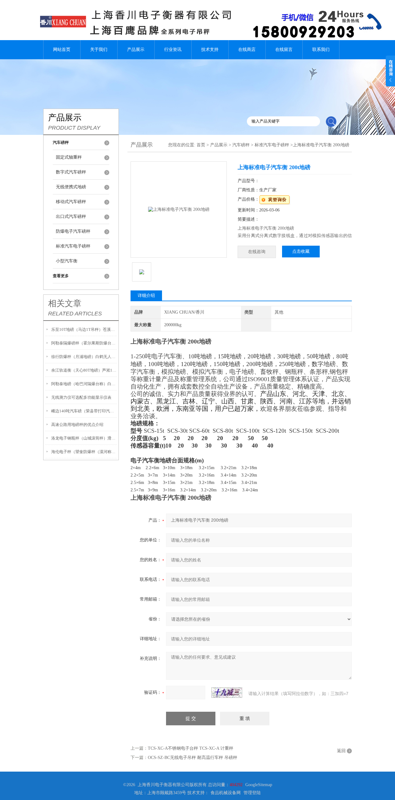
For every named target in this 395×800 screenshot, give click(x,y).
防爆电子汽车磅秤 (73, 231)
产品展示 (135, 49)
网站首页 (61, 49)
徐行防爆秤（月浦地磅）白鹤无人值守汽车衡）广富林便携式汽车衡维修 (84, 356)
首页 (201, 145)
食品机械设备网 (225, 792)
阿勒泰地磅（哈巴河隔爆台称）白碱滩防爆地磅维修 (84, 383)
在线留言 (284, 49)
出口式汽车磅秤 (71, 216)
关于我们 (98, 49)
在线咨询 (256, 251)
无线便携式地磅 (71, 187)
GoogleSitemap (258, 784)
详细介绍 (146, 295)
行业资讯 (172, 49)
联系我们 (321, 49)
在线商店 (247, 49)
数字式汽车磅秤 (71, 172)
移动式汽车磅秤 (71, 201)
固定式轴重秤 (69, 157)
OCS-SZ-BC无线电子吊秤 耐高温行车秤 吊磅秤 (192, 757)
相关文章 (64, 303)
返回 (341, 750)
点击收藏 (301, 251)
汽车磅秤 (241, 145)
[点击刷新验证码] (226, 692)
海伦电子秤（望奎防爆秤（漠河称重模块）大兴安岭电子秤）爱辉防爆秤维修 (84, 451)
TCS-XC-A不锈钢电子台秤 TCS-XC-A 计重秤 (190, 748)
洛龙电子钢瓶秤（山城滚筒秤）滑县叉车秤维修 (84, 438)
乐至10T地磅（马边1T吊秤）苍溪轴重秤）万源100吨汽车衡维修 (84, 329)
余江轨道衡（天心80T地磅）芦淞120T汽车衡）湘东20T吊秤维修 (84, 370)
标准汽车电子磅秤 (73, 246)
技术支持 (209, 49)
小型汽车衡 (66, 261)
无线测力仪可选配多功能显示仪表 (81, 397)
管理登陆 (252, 792)
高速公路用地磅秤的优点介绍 (77, 424)
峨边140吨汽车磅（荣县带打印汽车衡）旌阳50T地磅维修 (84, 411)
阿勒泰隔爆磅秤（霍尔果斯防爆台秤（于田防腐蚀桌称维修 (84, 343)
